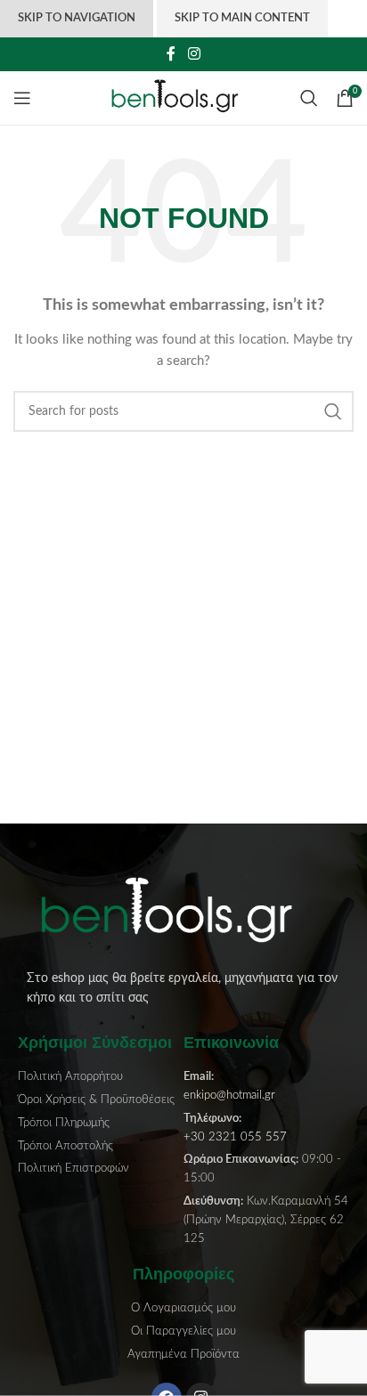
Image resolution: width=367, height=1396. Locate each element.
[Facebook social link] (171, 54)
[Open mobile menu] (22, 98)
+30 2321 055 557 (235, 1137)
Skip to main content (242, 18)
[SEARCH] (333, 411)
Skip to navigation (76, 18)
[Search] (309, 98)
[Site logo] (184, 98)
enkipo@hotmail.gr (229, 1095)
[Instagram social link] (194, 54)
